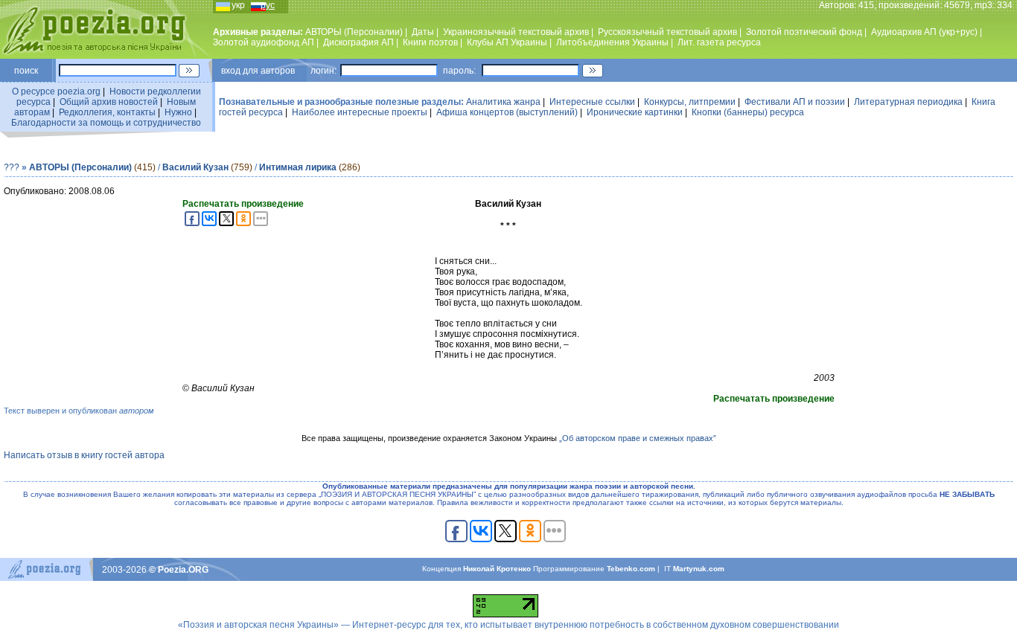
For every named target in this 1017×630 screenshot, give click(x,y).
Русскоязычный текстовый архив (667, 32)
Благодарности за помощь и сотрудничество (106, 123)
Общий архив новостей (109, 102)
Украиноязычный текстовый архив (516, 32)
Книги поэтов (430, 42)
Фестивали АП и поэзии (795, 102)
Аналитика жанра (503, 102)
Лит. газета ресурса (719, 42)
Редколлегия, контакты (107, 112)
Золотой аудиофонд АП (263, 42)
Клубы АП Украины (507, 42)
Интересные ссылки (592, 102)
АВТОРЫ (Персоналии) (354, 32)
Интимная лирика (298, 167)
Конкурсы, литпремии (690, 102)
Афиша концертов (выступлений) (507, 112)
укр (238, 5)
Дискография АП (358, 42)
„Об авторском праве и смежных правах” (637, 438)
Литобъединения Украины (612, 42)
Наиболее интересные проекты (359, 112)
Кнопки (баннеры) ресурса (748, 112)
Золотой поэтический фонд (804, 32)
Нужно (178, 112)
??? (11, 167)
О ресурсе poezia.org (56, 91)
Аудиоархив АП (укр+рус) (924, 32)
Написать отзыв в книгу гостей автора (84, 455)
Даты (423, 32)
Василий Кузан (195, 167)
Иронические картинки (635, 112)
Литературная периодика (908, 102)
